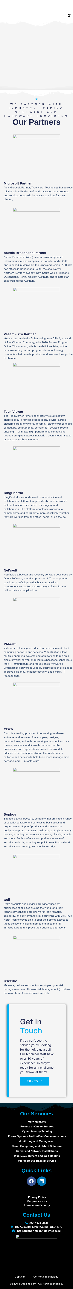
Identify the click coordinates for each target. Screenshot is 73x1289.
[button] (69, 16)
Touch (31, 1030)
